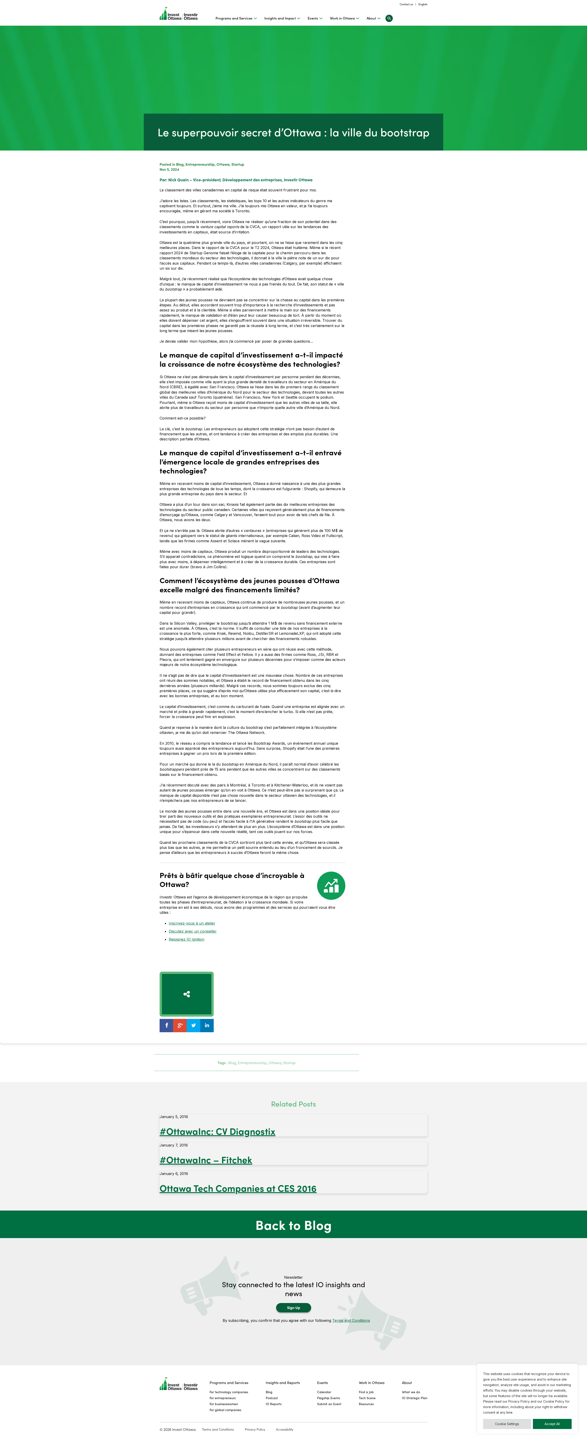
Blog (180, 164)
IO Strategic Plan (414, 1398)
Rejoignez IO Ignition (186, 939)
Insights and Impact (280, 18)
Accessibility (284, 1429)
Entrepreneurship (200, 164)
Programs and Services (234, 18)
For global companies (225, 1410)
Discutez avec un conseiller (193, 931)
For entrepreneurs (223, 1398)
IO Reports (274, 1404)
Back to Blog (293, 1224)
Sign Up (293, 1307)
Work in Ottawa (342, 18)
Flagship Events (328, 1398)
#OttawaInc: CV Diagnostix (217, 1130)
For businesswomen (224, 1404)
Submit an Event (329, 1404)
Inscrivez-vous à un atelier (192, 923)
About (371, 18)
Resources (366, 1404)
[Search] (389, 18)
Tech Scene (367, 1398)
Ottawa (223, 164)
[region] (527, 1399)
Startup (237, 164)
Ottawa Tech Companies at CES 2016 (238, 1187)
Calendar (324, 1392)
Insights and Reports (283, 1382)
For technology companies (229, 1392)
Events (313, 18)
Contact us (406, 4)
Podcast (272, 1398)
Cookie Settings (507, 1424)
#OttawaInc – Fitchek (206, 1159)
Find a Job (366, 1392)
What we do (411, 1392)
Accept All (552, 1424)
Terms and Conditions (351, 1320)
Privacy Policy (255, 1429)
